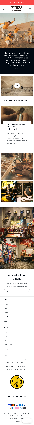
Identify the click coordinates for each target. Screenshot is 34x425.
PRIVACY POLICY (9, 345)
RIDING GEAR (8, 304)
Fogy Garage (10, 413)
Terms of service (13, 418)
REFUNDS (7, 341)
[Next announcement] (31, 2)
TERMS (6, 349)
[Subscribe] (28, 291)
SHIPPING (7, 336)
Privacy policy (24, 415)
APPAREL (6, 313)
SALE (5, 321)
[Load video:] (17, 86)
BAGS (5, 308)
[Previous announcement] (3, 2)
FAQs (5, 332)
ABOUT (6, 317)
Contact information (18, 421)
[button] (4, 9)
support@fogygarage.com (17, 366)
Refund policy (15, 415)
